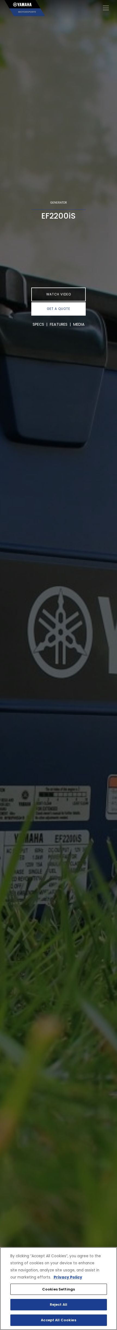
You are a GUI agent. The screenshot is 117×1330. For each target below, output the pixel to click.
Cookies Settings (58, 1289)
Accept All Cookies (58, 1320)
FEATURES (58, 324)
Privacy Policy (68, 1277)
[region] (58, 1288)
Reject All (58, 1304)
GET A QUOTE (58, 309)
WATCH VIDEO (58, 294)
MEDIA (79, 324)
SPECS (38, 324)
